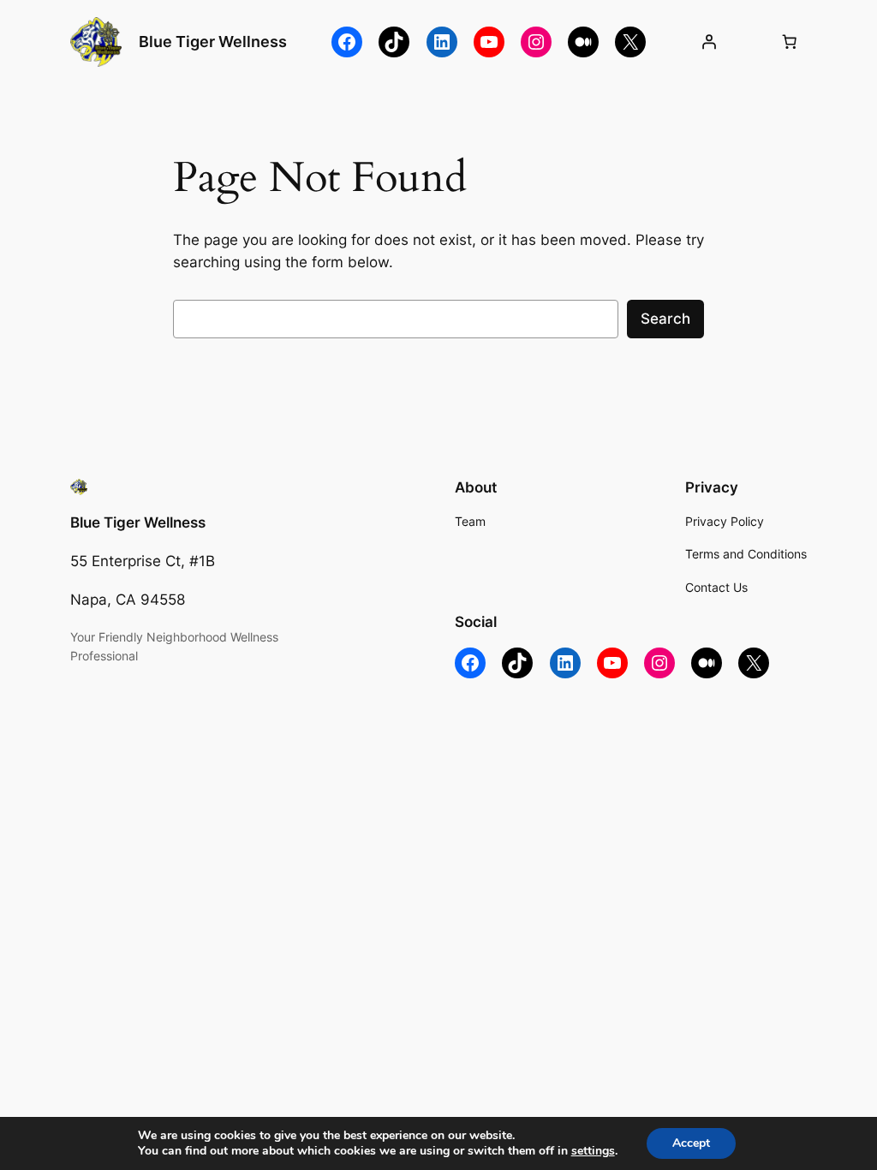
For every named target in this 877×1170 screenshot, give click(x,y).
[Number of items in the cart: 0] (789, 42)
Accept (691, 1143)
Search (665, 318)
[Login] (708, 42)
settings (593, 1151)
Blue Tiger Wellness (213, 42)
